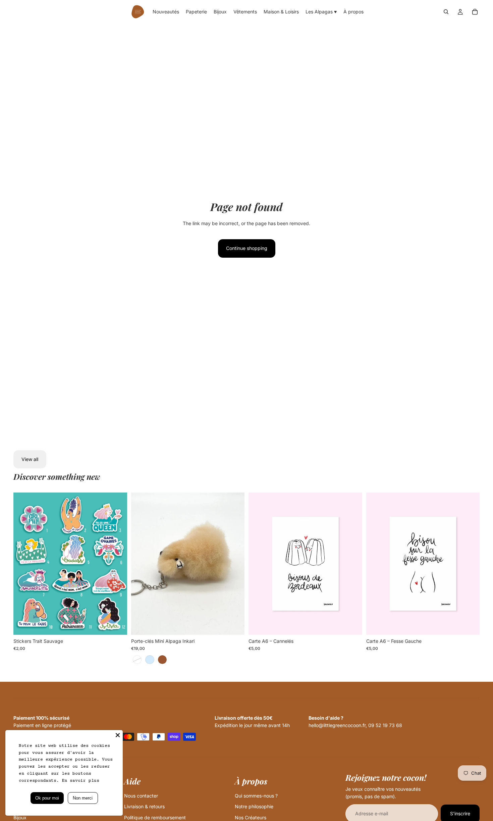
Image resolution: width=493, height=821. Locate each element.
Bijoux (19, 817)
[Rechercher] (446, 11)
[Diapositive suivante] (117, 563)
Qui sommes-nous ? (256, 796)
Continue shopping (246, 248)
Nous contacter (141, 796)
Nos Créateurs (250, 817)
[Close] (117, 735)
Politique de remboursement (155, 817)
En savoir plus (80, 780)
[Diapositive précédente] (23, 563)
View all (29, 459)
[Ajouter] (352, 624)
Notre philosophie (254, 806)
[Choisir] (117, 624)
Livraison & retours (144, 806)
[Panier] (475, 11)
